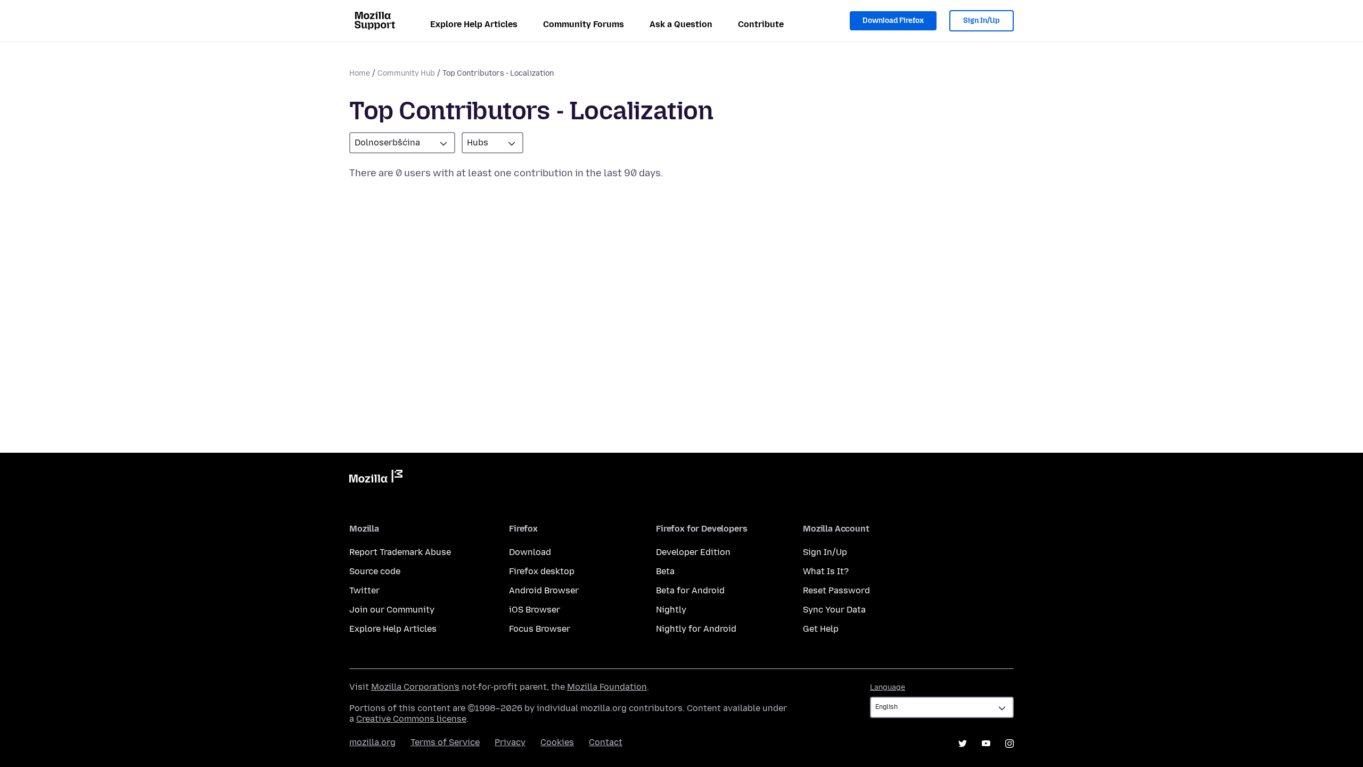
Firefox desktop (541, 571)
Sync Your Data (834, 610)
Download (530, 552)
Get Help (821, 629)
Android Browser (544, 590)
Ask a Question (681, 24)
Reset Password (836, 590)
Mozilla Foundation (607, 687)
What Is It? (826, 571)
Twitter (364, 590)
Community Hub (406, 73)
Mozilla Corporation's (415, 687)
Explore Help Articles (474, 24)
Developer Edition (693, 552)
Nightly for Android (696, 629)
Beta (665, 571)
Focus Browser (539, 629)
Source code (374, 571)
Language (887, 687)
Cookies (557, 742)
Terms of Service (445, 742)
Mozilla (376, 478)
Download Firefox (893, 20)
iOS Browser (534, 610)
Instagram (1009, 743)
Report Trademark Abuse (400, 552)
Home (359, 73)
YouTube (986, 743)
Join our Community (391, 610)
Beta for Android (690, 590)
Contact (605, 742)
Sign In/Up (981, 20)
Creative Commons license (411, 719)
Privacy (510, 742)
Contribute (761, 24)
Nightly (671, 610)
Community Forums (583, 24)
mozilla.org (372, 742)
